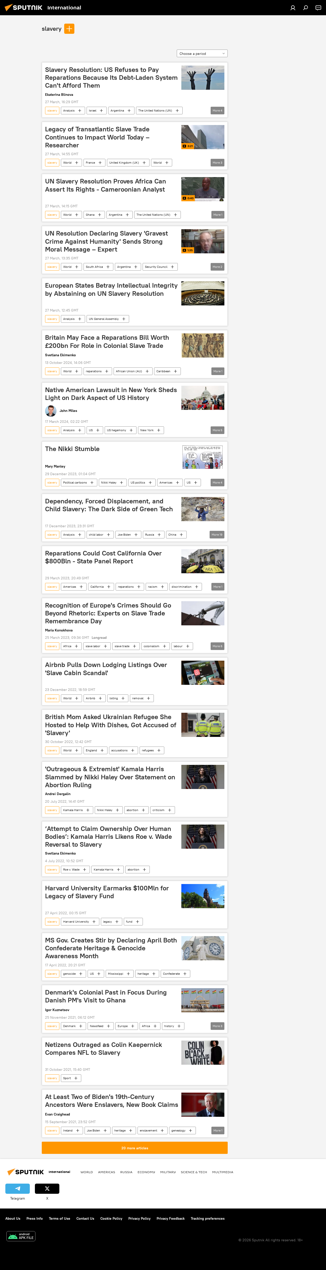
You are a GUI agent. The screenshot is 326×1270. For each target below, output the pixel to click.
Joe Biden (124, 534)
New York (147, 430)
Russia (149, 534)
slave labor (93, 646)
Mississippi (115, 973)
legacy (107, 921)
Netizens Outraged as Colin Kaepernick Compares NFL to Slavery (103, 1049)
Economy (146, 1172)
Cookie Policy (111, 1218)
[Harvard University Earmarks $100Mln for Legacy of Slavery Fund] (202, 896)
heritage (143, 973)
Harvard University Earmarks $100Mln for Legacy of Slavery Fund (107, 892)
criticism (159, 810)
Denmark (69, 1026)
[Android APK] (21, 1237)
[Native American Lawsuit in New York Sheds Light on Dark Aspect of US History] (202, 398)
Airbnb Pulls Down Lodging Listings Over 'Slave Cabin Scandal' (106, 669)
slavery (51, 28)
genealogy (178, 1130)
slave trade (122, 646)
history (169, 1026)
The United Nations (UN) (155, 110)
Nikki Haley (108, 482)
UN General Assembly (104, 319)
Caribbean (163, 371)
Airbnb (90, 698)
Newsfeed (96, 1026)
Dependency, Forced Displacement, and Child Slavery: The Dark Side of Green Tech (109, 505)
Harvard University (76, 921)
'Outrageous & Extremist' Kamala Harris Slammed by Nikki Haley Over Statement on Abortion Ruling (110, 777)
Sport (67, 1078)
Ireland (68, 1130)
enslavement (148, 1130)
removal (137, 698)
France (90, 162)
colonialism (151, 646)
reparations (94, 371)
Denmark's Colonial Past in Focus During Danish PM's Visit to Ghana (106, 996)
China (172, 534)
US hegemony (116, 430)
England (91, 750)
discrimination (182, 586)
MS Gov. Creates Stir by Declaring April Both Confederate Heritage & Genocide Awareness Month (111, 948)
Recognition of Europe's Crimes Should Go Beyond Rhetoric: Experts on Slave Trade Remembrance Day (108, 613)
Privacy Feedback (171, 1218)
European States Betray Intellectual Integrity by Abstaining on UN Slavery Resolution (111, 289)
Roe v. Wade (71, 869)
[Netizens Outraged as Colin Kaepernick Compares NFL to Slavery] (202, 1053)
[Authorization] (293, 8)
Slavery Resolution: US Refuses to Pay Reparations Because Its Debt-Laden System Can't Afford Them (111, 77)
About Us (12, 1218)
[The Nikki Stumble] (202, 457)
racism (152, 586)
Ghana (90, 214)
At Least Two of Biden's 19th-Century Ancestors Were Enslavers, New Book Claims (111, 1101)
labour (178, 646)
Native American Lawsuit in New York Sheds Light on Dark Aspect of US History (111, 394)
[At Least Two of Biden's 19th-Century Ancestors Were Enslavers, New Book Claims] (202, 1105)
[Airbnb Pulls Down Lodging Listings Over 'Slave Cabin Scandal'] (202, 673)
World (67, 162)
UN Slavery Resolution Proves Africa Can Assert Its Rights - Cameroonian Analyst (105, 185)
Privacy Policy (139, 1218)
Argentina (117, 110)
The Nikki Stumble (72, 449)
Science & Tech (194, 1172)
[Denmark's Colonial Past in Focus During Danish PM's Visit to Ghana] (202, 1000)
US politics (138, 482)
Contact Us (85, 1218)
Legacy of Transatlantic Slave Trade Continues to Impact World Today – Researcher (97, 137)
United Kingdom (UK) (124, 162)
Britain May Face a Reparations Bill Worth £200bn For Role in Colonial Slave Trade (107, 341)
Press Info (34, 1218)
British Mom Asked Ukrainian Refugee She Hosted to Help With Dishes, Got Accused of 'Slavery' (110, 725)
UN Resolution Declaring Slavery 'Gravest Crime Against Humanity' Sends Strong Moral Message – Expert (106, 241)
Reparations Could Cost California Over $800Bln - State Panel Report (103, 557)
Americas (165, 482)
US (91, 430)
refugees (148, 750)
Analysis (69, 110)
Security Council (156, 267)
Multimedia (222, 1172)
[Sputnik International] (25, 12)
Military (168, 1172)
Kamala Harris (73, 810)
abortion (132, 810)
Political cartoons (75, 482)
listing (114, 698)
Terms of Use (59, 1218)
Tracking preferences (208, 1218)
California (97, 586)
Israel (92, 110)
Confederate (171, 973)
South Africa (94, 267)
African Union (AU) (129, 371)
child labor (96, 534)
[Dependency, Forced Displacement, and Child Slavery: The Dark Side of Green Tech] (202, 509)
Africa (67, 646)
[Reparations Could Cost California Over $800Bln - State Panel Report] (202, 561)
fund (129, 921)
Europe (123, 1026)
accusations (119, 750)
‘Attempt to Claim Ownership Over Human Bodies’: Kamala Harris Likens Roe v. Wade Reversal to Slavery (108, 836)
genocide (69, 973)
